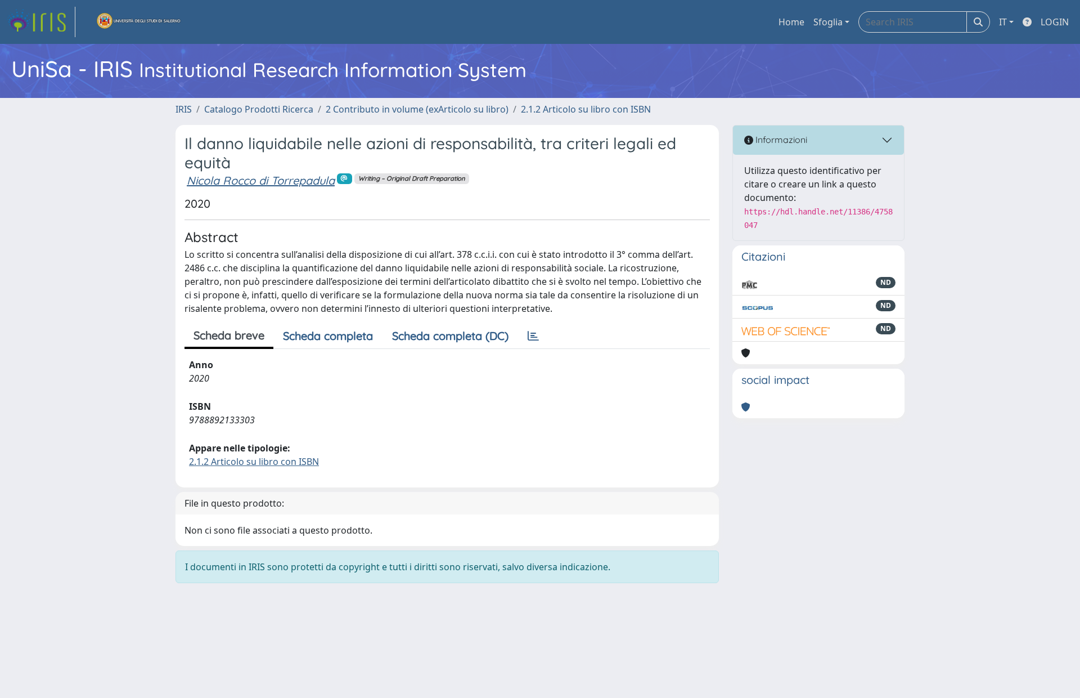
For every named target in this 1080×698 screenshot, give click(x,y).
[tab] (533, 336)
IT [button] (1003, 22)
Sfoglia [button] (828, 22)
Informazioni (780, 139)
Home (791, 22)
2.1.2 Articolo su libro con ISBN (586, 109)
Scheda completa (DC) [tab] (450, 336)
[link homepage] (41, 22)
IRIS (184, 109)
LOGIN (1055, 22)
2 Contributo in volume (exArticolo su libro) (417, 109)
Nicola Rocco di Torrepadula (261, 180)
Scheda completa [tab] (328, 336)
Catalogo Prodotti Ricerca (258, 109)
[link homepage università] (139, 22)
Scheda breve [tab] (229, 335)
